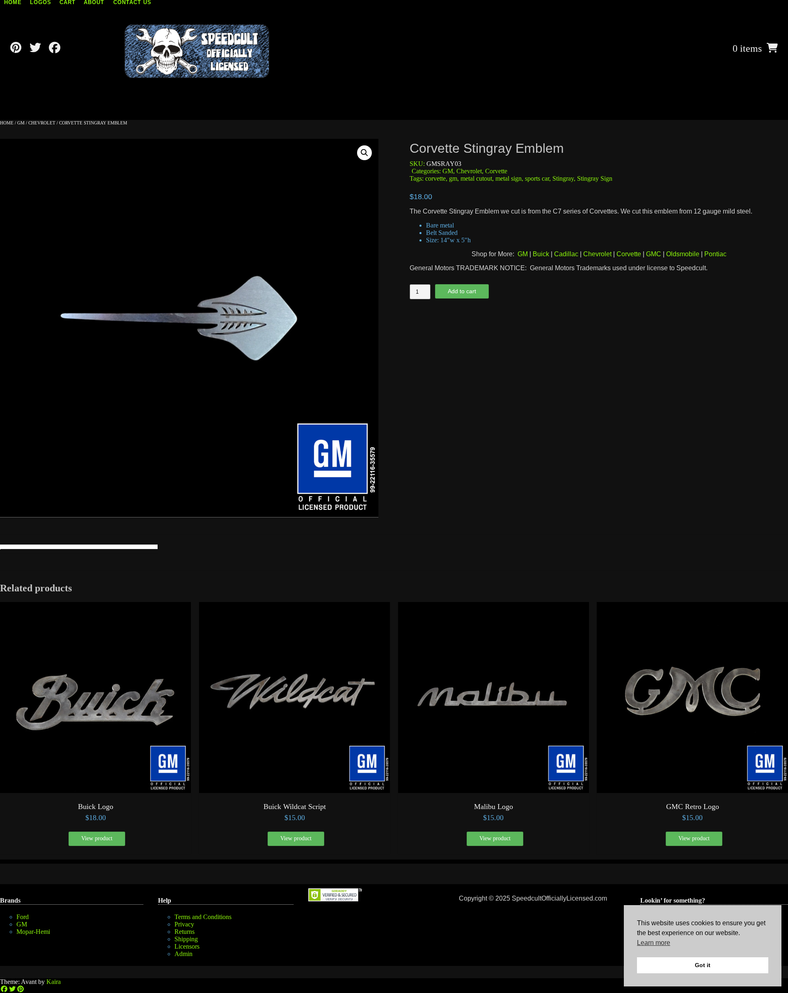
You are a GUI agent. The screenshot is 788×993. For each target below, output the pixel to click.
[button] (364, 152)
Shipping (186, 939)
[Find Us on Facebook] (54, 47)
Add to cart (462, 291)
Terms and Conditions (202, 916)
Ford (22, 916)
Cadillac (566, 254)
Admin (183, 953)
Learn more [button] (653, 942)
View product (96, 838)
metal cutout (476, 178)
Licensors (186, 946)
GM (21, 122)
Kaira (53, 981)
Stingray (563, 178)
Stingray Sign (594, 178)
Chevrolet (41, 122)
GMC (653, 254)
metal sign (508, 178)
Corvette (496, 171)
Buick (541, 254)
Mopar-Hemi (33, 931)
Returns (184, 931)
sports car (537, 178)
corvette (435, 178)
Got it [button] (702, 965)
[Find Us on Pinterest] (15, 47)
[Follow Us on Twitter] (35, 47)
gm (453, 178)
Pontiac (715, 254)
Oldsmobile (682, 254)
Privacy (184, 924)
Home (7, 122)
